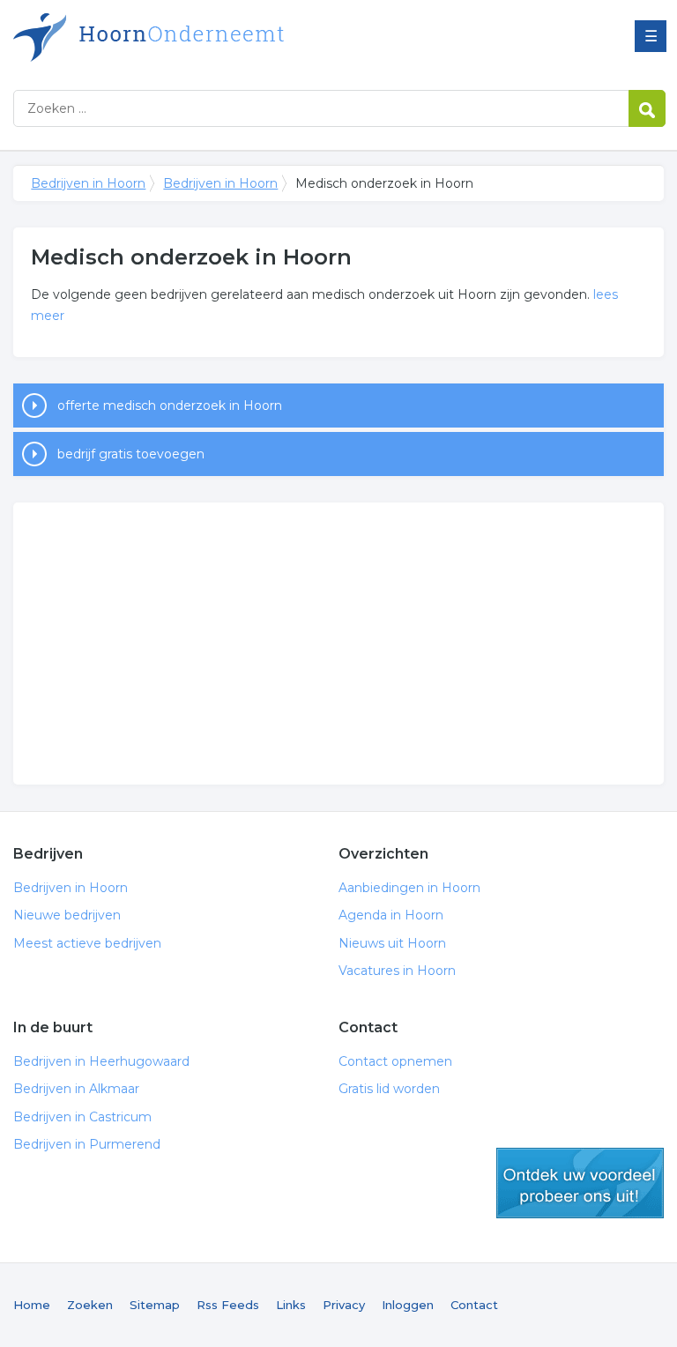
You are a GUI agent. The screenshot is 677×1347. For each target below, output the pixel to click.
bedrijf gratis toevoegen (131, 454)
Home (31, 1305)
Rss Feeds (228, 1305)
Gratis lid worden (389, 1089)
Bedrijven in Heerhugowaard (101, 1061)
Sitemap (155, 1305)
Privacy (344, 1305)
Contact (474, 1305)
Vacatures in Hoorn (397, 971)
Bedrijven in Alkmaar (76, 1089)
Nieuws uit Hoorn (392, 943)
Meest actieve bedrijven (87, 943)
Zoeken (90, 1305)
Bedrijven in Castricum (82, 1117)
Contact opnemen (395, 1061)
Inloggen (408, 1305)
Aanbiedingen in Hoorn (409, 888)
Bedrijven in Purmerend (86, 1144)
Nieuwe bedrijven (67, 915)
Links (291, 1305)
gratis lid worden (580, 1183)
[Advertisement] (338, 643)
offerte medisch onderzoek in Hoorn (169, 405)
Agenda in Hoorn (390, 915)
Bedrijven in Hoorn (233, 37)
